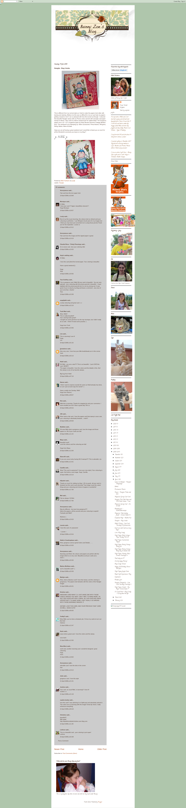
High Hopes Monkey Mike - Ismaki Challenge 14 (123, 555)
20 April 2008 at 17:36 (67, 489)
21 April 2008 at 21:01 (67, 681)
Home (80, 749)
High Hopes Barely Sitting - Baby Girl (123, 546)
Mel (61, 495)
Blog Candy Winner (120, 564)
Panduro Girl (118, 580)
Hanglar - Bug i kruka (121, 521)
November (118, 458)
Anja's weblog (64, 255)
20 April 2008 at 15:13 (67, 474)
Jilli (61, 414)
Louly (62, 216)
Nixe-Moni (63, 646)
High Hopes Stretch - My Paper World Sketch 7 (122, 588)
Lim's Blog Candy (120, 533)
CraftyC (62, 616)
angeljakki (63, 300)
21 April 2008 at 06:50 (67, 610)
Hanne (62, 382)
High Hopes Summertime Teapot (122, 541)
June (116, 473)
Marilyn (62, 577)
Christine (63, 715)
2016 (114, 430)
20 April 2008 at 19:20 (67, 545)
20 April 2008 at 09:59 (67, 421)
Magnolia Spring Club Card (122, 497)
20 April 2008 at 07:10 (67, 376)
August (117, 467)
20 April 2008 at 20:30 (67, 560)
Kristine (62, 592)
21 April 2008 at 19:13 (67, 670)
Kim (61, 401)
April (116, 479)
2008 (115, 452)
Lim (61, 334)
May (116, 476)
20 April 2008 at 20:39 (67, 571)
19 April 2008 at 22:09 (67, 294)
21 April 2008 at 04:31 (67, 586)
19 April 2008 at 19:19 (67, 238)
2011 (114, 442)
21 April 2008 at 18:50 (67, 657)
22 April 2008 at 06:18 (67, 709)
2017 (114, 427)
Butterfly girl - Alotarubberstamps (121, 510)
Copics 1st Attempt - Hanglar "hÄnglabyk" (123, 483)
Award (116, 486)
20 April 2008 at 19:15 (67, 519)
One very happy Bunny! (121, 561)
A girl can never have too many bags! (123, 529)
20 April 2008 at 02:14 (67, 356)
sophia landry (64, 700)
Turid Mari (63, 311)
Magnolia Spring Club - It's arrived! (123, 505)
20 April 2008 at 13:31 (67, 462)
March (117, 597)
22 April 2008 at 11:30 (66, 724)
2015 (114, 433)
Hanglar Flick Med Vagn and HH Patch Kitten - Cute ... (123, 501)
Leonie (62, 525)
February (117, 600)
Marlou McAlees (65, 566)
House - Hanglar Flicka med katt (123, 493)
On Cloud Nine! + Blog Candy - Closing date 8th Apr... (123, 593)
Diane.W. (63, 456)
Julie (61, 676)
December (117, 455)
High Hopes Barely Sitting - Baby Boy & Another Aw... (123, 550)
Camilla (62, 467)
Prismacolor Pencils (120, 489)
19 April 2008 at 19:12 (67, 227)
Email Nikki (114, 161)
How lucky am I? (119, 558)
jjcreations (63, 348)
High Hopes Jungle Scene (122, 571)
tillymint (62, 480)
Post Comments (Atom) (70, 753)
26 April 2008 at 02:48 (67, 737)
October (117, 461)
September (118, 464)
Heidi (61, 361)
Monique (63, 201)
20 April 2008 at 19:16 (67, 534)
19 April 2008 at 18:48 (67, 195)
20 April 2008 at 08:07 (67, 395)
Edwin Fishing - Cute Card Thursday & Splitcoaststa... (123, 524)
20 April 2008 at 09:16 (67, 408)
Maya (62, 440)
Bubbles (63, 427)
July (116, 470)
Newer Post (59, 749)
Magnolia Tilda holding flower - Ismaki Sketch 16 (122, 514)
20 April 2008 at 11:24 (66, 434)
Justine (62, 687)
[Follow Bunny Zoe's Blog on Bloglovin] (119, 71)
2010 (114, 446)
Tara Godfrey (64, 279)
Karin (62, 631)
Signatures (118, 577)
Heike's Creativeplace (67, 540)
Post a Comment (63, 741)
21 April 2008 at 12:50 (67, 640)
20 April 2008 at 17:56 (67, 500)
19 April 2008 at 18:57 (67, 210)
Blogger (100, 802)
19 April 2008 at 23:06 (67, 328)
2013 (114, 439)
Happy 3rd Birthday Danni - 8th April (123, 568)
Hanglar (61, 183)
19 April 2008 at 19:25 (67, 249)
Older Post (102, 749)
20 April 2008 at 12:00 (67, 450)
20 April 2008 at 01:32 (67, 342)
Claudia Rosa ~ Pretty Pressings (70, 244)
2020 (115, 424)
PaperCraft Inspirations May (123, 574)
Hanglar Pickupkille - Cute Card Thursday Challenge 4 (123, 584)
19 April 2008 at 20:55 (67, 273)
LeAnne (62, 730)
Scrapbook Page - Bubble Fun (123, 518)
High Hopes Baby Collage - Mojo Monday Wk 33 (123, 536)
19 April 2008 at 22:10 (67, 305)
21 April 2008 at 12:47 (67, 625)
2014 (114, 436)
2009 (115, 449)
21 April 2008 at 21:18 (67, 694)
